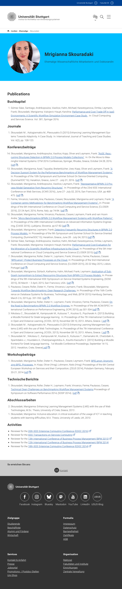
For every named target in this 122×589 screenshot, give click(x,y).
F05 (104, 3)
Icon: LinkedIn (85, 496)
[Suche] (102, 17)
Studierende (13, 523)
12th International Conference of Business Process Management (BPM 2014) (68, 442)
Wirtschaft (12, 535)
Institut (14, 31)
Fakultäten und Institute (75, 563)
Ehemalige (23, 31)
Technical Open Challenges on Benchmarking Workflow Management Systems (52, 389)
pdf (13, 164)
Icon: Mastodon (61, 496)
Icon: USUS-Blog (97, 496)
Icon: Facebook (24, 496)
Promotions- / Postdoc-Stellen (23, 571)
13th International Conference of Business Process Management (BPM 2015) (68, 438)
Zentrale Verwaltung (73, 571)
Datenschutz (69, 527)
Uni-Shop (12, 575)
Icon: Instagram (36, 496)
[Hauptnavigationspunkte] (109, 17)
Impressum (69, 523)
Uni (85, 3)
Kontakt (64, 470)
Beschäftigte (14, 527)
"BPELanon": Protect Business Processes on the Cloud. (39, 259)
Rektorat (67, 559)
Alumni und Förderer (18, 531)
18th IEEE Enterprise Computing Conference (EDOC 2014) (58, 446)
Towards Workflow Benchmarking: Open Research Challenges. (43, 290)
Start (8, 30)
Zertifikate (68, 535)
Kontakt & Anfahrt (16, 559)
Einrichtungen (70, 567)
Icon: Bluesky (48, 496)
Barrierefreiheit (70, 531)
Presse (10, 563)
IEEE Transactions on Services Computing (50, 434)
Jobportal (12, 567)
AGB (65, 539)
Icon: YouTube (73, 496)
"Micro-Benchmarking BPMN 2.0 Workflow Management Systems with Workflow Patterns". (65, 218)
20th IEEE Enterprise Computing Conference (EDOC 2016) (58, 431)
